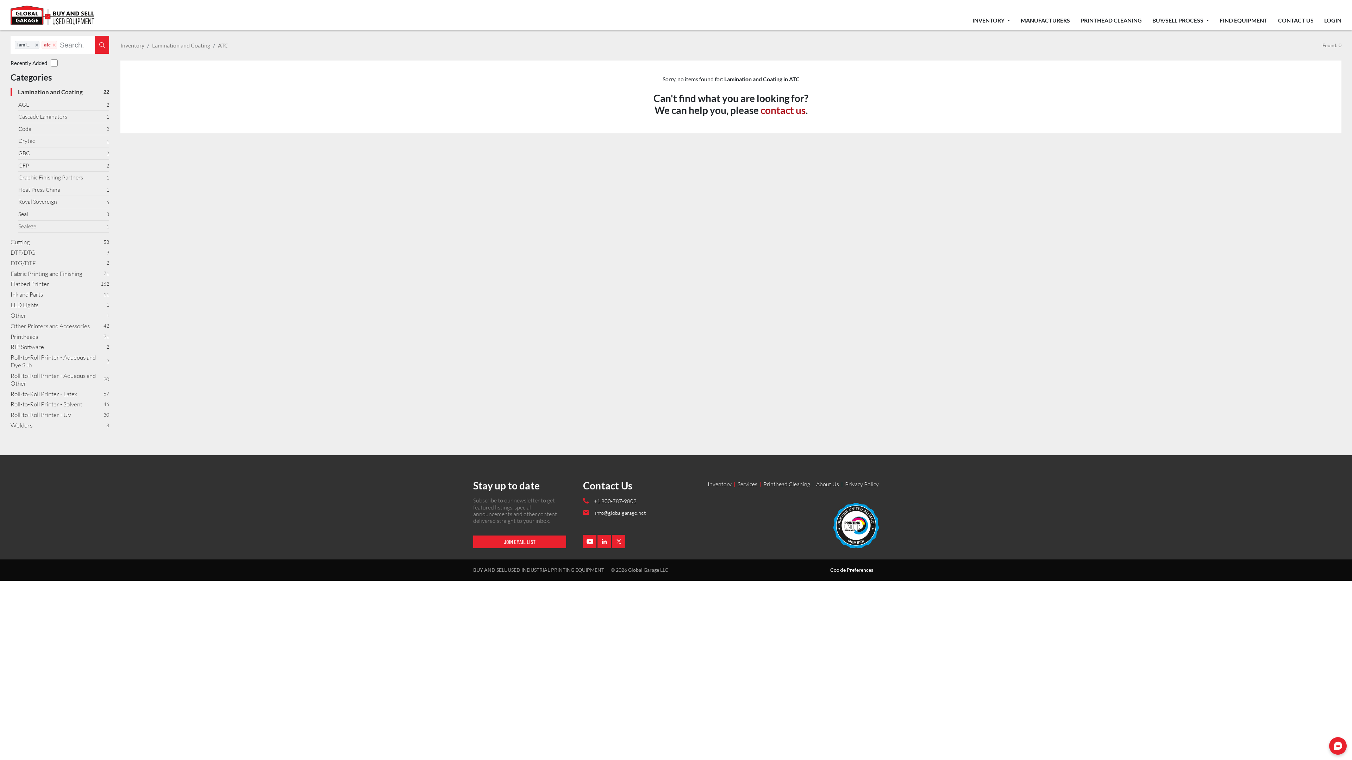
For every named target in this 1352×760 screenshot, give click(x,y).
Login (1332, 20)
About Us (827, 484)
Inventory (989, 20)
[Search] (102, 45)
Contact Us (1296, 20)
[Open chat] (1338, 746)
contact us (783, 110)
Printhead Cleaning (1111, 20)
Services (747, 484)
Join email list (520, 541)
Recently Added (29, 63)
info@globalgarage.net (620, 512)
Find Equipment (1244, 20)
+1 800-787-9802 (615, 501)
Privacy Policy (862, 484)
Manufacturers (1045, 20)
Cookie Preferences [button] (851, 570)
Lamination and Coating (181, 45)
